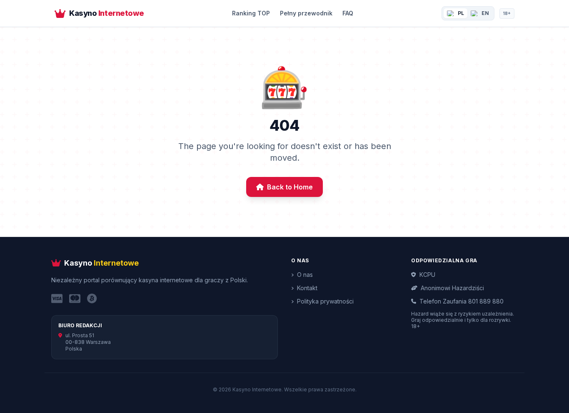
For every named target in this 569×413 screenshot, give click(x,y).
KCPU (427, 274)
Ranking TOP (251, 13)
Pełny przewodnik (306, 13)
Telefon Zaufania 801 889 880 (461, 301)
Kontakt (307, 287)
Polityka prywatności (325, 301)
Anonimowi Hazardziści (452, 287)
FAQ (347, 13)
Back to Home (290, 187)
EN (485, 13)
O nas (305, 274)
